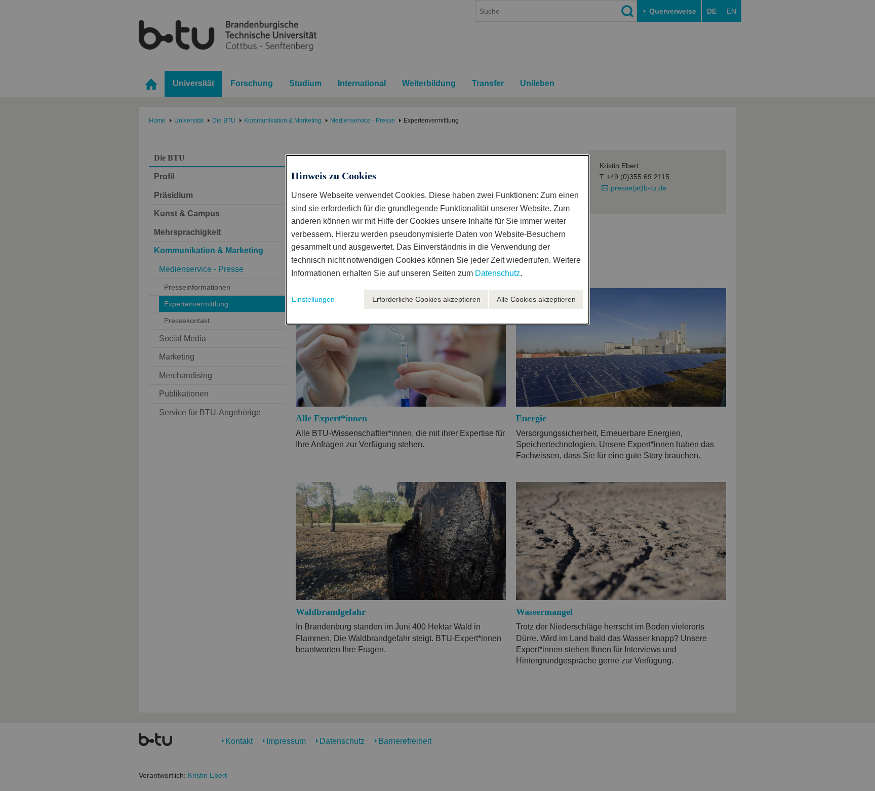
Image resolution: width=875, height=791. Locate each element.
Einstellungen (313, 299)
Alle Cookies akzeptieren (536, 299)
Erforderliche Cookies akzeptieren (426, 299)
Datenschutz (497, 273)
